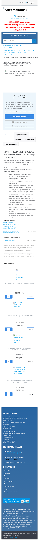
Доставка (7, 473)
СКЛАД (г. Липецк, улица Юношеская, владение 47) (11, 232)
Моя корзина (21, 16)
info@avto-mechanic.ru (17, 463)
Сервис (6, 489)
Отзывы (18, 139)
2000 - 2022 (16, 535)
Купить (30, 297)
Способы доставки (20, 126)
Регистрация (31, 3)
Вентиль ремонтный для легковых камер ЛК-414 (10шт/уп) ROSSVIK (19, 349)
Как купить (7, 470)
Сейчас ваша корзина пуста (19, 18)
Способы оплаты (21, 122)
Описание (8, 135)
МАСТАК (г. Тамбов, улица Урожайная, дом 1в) (11, 227)
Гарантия (7, 478)
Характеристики (21, 135)
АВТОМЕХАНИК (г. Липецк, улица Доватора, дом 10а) (11, 223)
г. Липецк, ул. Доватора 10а (12, 452)
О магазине (7, 476)
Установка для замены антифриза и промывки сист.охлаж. (19, 284)
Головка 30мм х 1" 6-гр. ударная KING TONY (19, 316)
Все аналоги (29, 139)
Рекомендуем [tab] (9, 263)
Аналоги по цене (11, 144)
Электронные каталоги (11, 492)
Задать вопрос (8, 481)
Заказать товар (19, 117)
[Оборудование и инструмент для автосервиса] (19, 9)
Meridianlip (13, 537)
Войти (22, 3)
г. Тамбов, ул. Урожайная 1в (13, 454)
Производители (9, 486)
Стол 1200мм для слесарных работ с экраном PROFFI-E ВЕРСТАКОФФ (20, 381)
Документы (7, 484)
